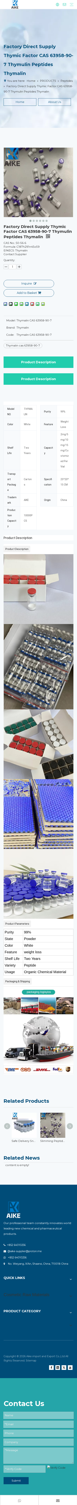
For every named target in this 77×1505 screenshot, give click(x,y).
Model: (11, 320)
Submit (16, 1480)
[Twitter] (64, 1367)
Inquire (26, 283)
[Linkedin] (57, 1367)
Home (20, 102)
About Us (54, 102)
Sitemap (31, 1360)
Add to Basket (27, 293)
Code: (10, 334)
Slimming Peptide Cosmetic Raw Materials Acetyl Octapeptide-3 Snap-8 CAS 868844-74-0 (52, 1141)
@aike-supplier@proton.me (25, 1251)
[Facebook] (51, 1367)
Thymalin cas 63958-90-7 (23, 345)
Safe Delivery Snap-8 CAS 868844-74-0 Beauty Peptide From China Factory (24, 1141)
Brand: (10, 327)
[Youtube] (70, 1367)
